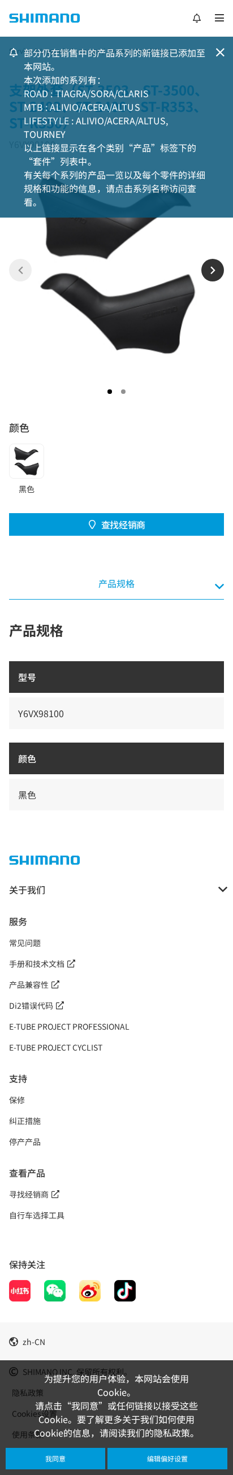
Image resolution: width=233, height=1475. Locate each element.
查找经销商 (123, 524)
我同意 (55, 1458)
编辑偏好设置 (167, 1458)
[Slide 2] (123, 391)
